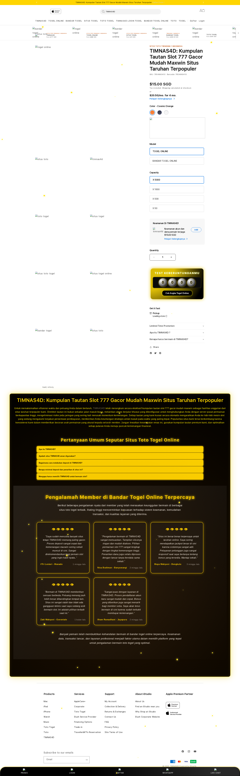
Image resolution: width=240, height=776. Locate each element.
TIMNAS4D (40, 21)
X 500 (155, 199)
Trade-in (78, 727)
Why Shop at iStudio (145, 712)
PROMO (24, 773)
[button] (40, 21)
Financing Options (83, 722)
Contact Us (110, 717)
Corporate (79, 706)
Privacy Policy (112, 727)
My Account (111, 701)
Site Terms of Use (113, 732)
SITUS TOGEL (91, 21)
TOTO (174, 21)
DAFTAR (120, 773)
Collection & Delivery (115, 706)
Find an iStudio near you (147, 706)
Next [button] (203, 2)
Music (46, 722)
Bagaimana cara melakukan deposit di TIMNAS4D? (60, 463)
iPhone (47, 712)
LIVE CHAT (216, 773)
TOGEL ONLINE (56, 21)
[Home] (83, 23)
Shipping (166, 88)
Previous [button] (36, 2)
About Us (139, 701)
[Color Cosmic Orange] (152, 112)
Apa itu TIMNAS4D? (47, 449)
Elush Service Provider (85, 717)
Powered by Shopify (187, 766)
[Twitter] (156, 354)
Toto (46, 732)
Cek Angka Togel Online (177, 293)
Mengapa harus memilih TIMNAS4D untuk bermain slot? (63, 476)
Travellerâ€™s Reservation (87, 732)
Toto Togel (49, 727)
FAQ (107, 722)
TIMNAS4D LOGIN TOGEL (129, 21)
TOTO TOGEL (107, 21)
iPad (46, 706)
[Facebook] (151, 354)
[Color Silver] (166, 112)
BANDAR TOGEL (74, 21)
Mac (46, 701)
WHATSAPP (168, 773)
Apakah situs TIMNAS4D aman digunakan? (57, 456)
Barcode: (171, 74)
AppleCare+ (80, 701)
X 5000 (156, 179)
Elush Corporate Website (147, 717)
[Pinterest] (161, 354)
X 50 (154, 208)
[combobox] (130, 11)
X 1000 (156, 189)
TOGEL (182, 21)
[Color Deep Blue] (159, 112)
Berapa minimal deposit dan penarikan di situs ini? (61, 470)
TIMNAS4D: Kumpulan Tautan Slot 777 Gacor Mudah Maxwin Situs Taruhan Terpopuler (120, 2)
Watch (47, 717)
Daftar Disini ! (158, 2)
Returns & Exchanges (115, 712)
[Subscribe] (86, 759)
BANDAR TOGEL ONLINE (156, 21)
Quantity (154, 250)
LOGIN (72, 773)
